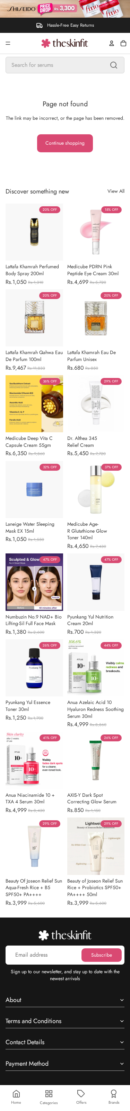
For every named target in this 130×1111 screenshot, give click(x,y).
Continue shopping (65, 142)
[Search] (114, 65)
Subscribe (101, 954)
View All (115, 191)
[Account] (112, 43)
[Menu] (8, 43)
